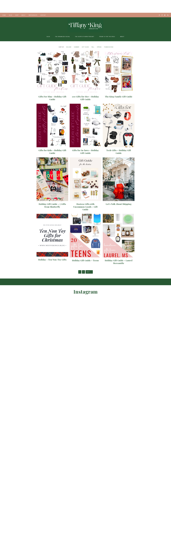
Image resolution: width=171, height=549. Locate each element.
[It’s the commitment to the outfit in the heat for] (28, 6)
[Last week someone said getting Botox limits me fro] (85, 6)
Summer (76, 47)
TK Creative (85, 25)
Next (89, 272)
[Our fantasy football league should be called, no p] (47, 6)
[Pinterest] (162, 13)
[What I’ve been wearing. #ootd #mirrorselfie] (66, 6)
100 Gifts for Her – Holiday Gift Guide (85, 98)
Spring (99, 47)
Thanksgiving (108, 47)
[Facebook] (160, 13)
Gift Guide (85, 47)
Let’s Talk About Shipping (119, 204)
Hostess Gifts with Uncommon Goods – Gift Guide (85, 207)
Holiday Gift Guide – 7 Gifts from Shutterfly (52, 205)
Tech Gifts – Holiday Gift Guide (118, 151)
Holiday (68, 47)
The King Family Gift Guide (118, 96)
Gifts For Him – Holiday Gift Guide (52, 98)
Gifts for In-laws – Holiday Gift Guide (85, 151)
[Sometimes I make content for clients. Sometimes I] (123, 6)
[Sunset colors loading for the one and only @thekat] (125, 375)
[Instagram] (165, 13)
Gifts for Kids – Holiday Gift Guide (52, 151)
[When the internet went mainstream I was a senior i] (9, 6)
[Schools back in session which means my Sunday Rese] (142, 6)
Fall (92, 47)
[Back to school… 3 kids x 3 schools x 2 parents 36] (104, 6)
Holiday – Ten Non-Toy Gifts (52, 259)
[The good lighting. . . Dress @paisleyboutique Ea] (161, 6)
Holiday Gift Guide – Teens (85, 260)
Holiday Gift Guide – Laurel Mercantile (118, 262)
